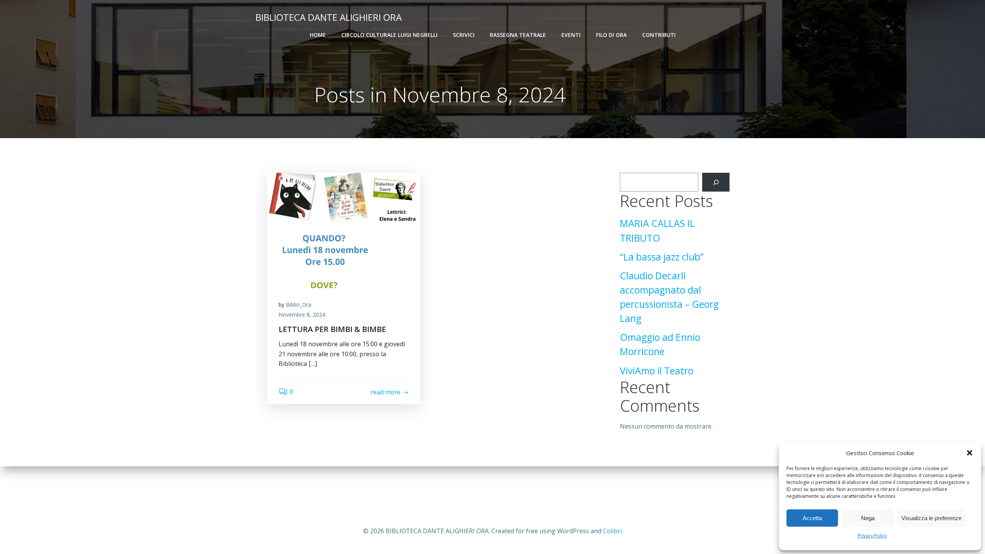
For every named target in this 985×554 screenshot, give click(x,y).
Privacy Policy (872, 535)
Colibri (612, 531)
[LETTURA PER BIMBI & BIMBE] (343, 229)
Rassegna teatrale (518, 34)
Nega (868, 518)
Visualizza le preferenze (932, 518)
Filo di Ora (611, 34)
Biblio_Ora (298, 304)
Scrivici (463, 34)
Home (318, 34)
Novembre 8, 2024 (302, 314)
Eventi (571, 34)
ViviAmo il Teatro (656, 370)
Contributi (659, 34)
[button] (969, 453)
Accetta (812, 518)
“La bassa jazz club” (662, 256)
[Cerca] (716, 182)
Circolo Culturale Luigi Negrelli (389, 34)
